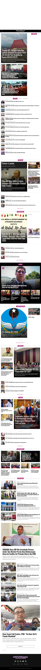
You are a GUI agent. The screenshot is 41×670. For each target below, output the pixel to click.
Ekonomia (18, 664)
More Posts (20, 646)
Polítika (14, 664)
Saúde (22, 664)
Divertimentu (26, 664)
